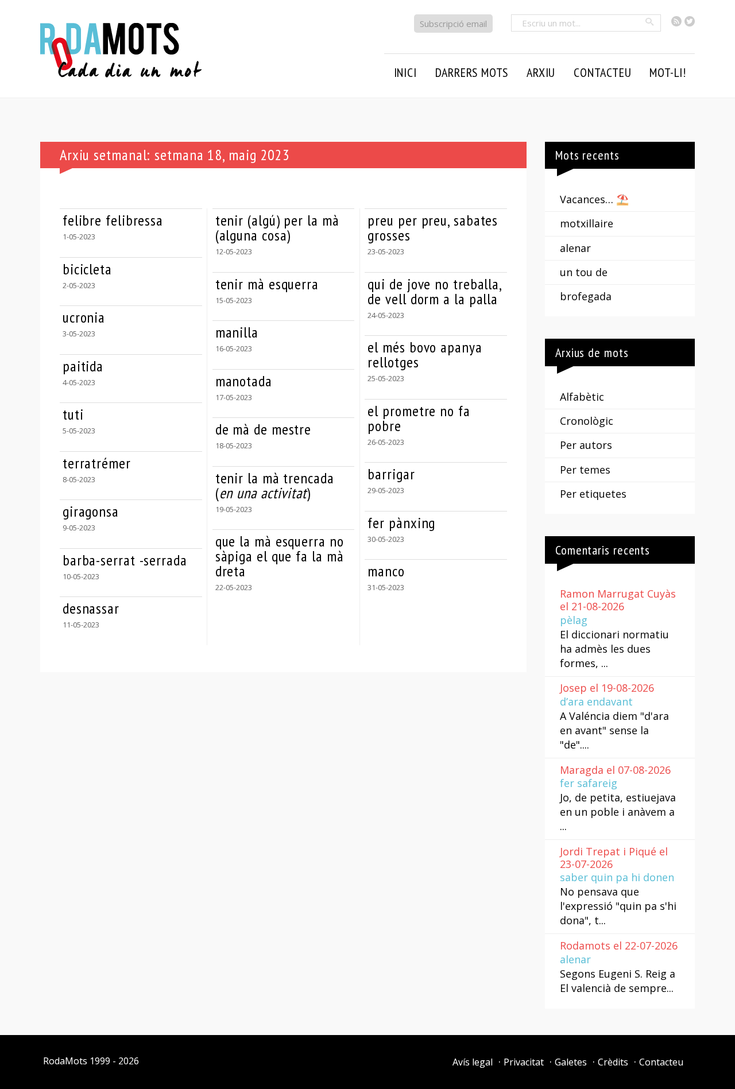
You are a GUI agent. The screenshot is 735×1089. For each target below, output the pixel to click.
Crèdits (613, 1062)
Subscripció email (453, 23)
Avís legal (472, 1062)
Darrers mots (472, 72)
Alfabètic (582, 397)
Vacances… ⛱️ (594, 199)
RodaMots (65, 1061)
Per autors (586, 445)
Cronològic (586, 421)
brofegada (586, 296)
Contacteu (661, 1062)
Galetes (571, 1062)
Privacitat (524, 1062)
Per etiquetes (593, 494)
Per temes (585, 469)
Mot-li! (667, 72)
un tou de (584, 272)
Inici (405, 72)
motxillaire (586, 223)
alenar (575, 248)
